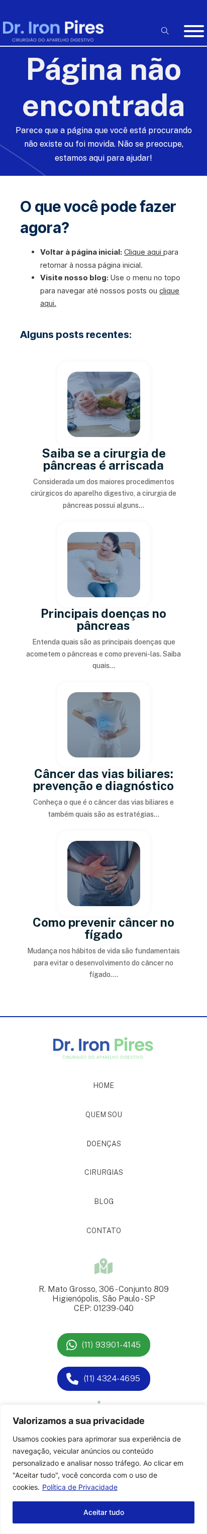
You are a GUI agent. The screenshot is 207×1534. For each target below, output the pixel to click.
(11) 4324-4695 (112, 1378)
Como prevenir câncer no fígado (103, 928)
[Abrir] (194, 31)
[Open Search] (165, 31)
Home (103, 1085)
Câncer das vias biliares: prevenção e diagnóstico (103, 780)
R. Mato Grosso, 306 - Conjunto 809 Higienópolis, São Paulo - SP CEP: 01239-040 (104, 1298)
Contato (103, 1231)
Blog (104, 1201)
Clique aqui (142, 252)
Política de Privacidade (80, 1487)
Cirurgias (103, 1172)
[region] (103, 1469)
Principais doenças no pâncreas (103, 619)
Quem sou (103, 1115)
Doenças (103, 1144)
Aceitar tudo (103, 1512)
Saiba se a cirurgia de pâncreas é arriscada (104, 459)
